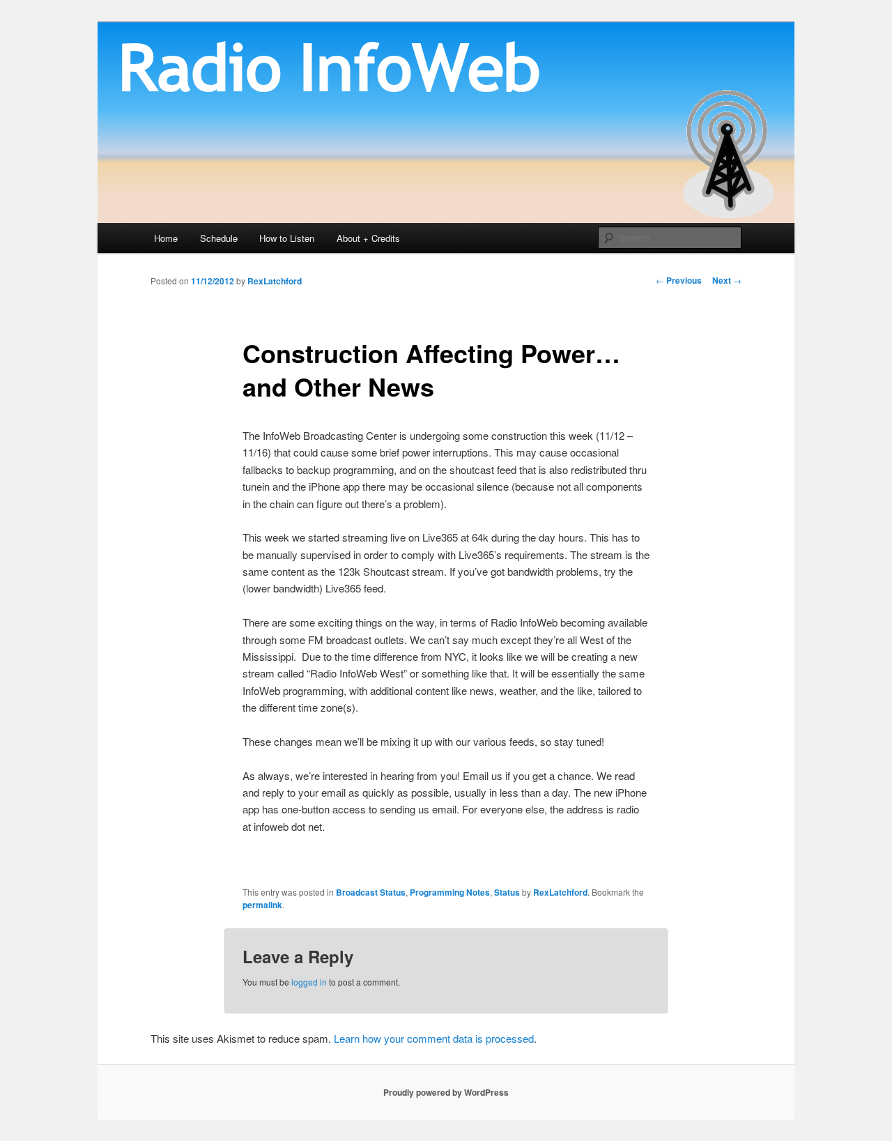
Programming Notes (450, 892)
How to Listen (286, 238)
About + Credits (368, 238)
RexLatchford (274, 281)
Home (166, 238)
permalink (262, 904)
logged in (309, 982)
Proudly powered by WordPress (446, 1092)
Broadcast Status (371, 892)
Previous (679, 280)
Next (726, 280)
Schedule (219, 238)
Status (507, 892)
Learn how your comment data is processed (434, 1038)
